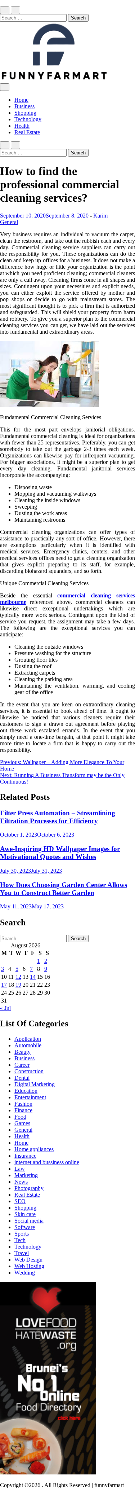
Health (22, 126)
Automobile (27, 1045)
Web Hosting (29, 1266)
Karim (100, 215)
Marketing (26, 1175)
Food (20, 1117)
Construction (29, 1071)
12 (18, 977)
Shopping (25, 113)
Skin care (25, 1214)
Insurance (25, 1156)
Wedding (24, 1273)
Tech (20, 1240)
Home (21, 100)
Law (19, 1169)
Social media (29, 1221)
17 (4, 985)
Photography (29, 1188)
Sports (21, 1234)
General (9, 222)
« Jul (5, 1008)
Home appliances (34, 1149)
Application (27, 1039)
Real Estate (27, 132)
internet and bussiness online (46, 1162)
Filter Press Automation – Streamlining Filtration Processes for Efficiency (57, 817)
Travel (21, 1253)
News (21, 1182)
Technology (27, 119)
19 (18, 985)
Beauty (22, 1052)
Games (22, 1123)
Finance (23, 1110)
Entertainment (30, 1097)
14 (33, 977)
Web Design (28, 1260)
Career (22, 1065)
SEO (20, 1201)
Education (25, 1091)
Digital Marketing (34, 1084)
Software (24, 1227)
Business (24, 106)
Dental (22, 1078)
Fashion (23, 1104)
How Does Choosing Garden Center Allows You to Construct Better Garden (63, 888)
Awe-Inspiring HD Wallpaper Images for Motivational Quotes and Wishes (60, 852)
